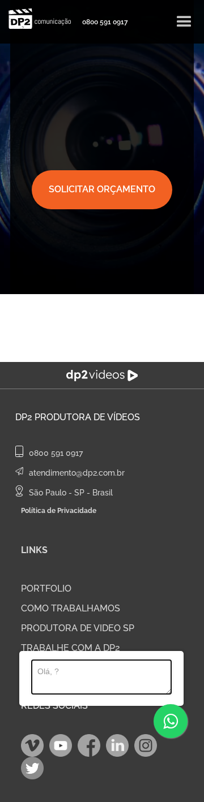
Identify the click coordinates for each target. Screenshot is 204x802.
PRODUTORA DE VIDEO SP (77, 628)
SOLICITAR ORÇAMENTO (102, 189)
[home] (37, 19)
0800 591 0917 (105, 22)
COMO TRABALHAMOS (70, 608)
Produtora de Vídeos (87, 417)
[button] (184, 22)
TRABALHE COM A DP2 (70, 648)
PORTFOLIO (46, 588)
